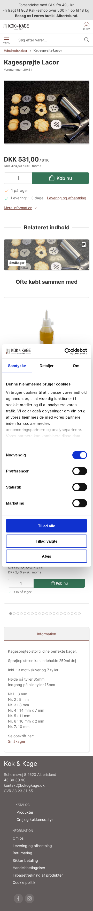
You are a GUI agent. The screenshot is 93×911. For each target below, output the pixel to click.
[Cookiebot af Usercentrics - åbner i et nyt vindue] (65, 351)
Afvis (46, 556)
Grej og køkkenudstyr (35, 819)
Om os (18, 838)
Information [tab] (46, 634)
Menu (6, 42)
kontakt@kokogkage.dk (24, 785)
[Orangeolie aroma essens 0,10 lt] (46, 330)
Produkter (25, 812)
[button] (46, 112)
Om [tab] (76, 365)
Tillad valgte (46, 541)
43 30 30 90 (15, 780)
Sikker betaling (25, 860)
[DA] (16, 26)
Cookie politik (24, 882)
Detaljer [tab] (47, 365)
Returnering (22, 853)
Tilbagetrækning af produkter (38, 875)
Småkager (16, 741)
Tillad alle (46, 526)
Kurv (86, 29)
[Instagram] (29, 898)
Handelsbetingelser (29, 867)
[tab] (10, 613)
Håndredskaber (15, 51)
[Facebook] (18, 898)
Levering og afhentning (66, 198)
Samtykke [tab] (17, 365)
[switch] (79, 471)
